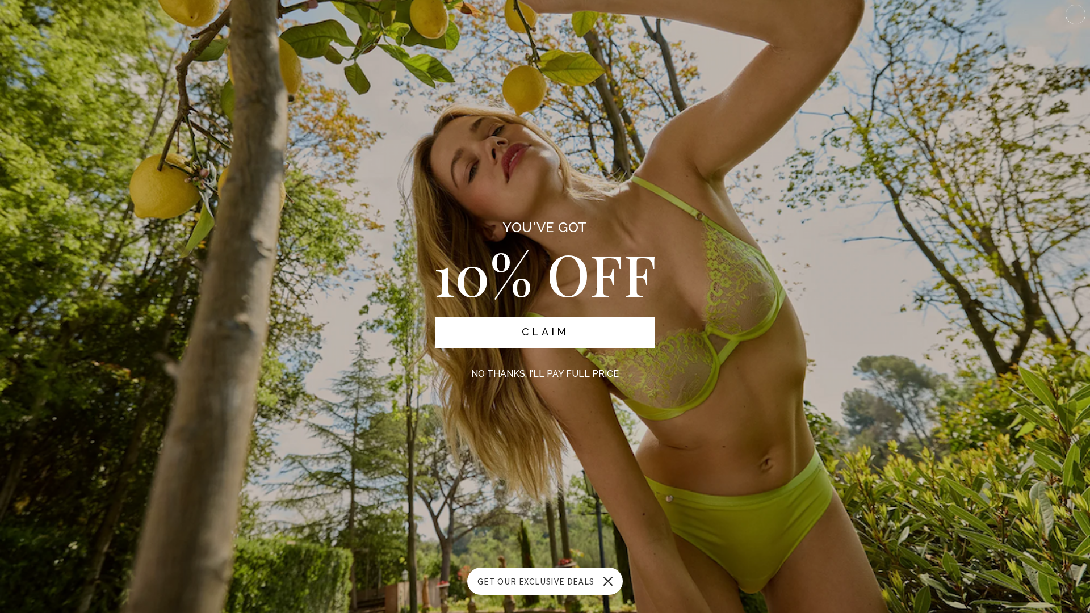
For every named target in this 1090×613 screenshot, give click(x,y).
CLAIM (545, 332)
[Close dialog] (1075, 14)
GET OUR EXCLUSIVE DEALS (535, 581)
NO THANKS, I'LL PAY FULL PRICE (545, 373)
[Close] (608, 581)
